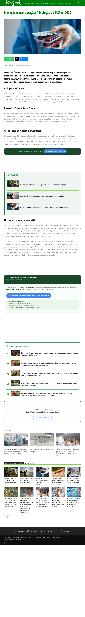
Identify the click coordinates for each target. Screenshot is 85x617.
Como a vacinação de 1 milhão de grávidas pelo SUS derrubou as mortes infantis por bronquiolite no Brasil (42, 502)
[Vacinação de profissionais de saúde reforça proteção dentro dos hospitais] (58, 492)
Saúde (11, 65)
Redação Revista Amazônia (15, 16)
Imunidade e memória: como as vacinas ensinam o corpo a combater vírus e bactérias (74, 502)
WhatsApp (9, 59)
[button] (78, 3)
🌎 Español (19, 539)
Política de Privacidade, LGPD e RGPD (39, 537)
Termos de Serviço (57, 537)
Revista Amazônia (65, 3)
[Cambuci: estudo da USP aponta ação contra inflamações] (11, 472)
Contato (23, 537)
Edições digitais (29, 3)
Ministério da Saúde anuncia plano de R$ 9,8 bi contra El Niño (73, 480)
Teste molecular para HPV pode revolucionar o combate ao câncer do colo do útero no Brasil (15, 452)
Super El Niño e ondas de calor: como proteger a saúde (26, 480)
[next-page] (8, 517)
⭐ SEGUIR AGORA (42, 417)
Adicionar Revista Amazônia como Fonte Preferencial (30, 295)
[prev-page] (5, 517)
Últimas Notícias (42, 3)
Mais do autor (29, 463)
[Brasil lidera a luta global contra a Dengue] (42, 439)
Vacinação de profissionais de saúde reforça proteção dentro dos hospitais (58, 502)
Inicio (5, 65)
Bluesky (23, 59)
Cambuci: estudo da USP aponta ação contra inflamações (10, 480)
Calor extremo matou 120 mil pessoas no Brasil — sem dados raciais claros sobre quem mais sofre (10, 502)
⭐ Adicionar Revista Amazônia (55, 151)
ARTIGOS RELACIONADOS (13, 463)
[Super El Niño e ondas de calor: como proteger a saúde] (26, 472)
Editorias (53, 3)
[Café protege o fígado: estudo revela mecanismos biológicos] (42, 472)
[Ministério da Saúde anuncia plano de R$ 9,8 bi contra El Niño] (74, 472)
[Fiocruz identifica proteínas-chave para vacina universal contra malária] (58, 472)
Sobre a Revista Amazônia (11, 537)
